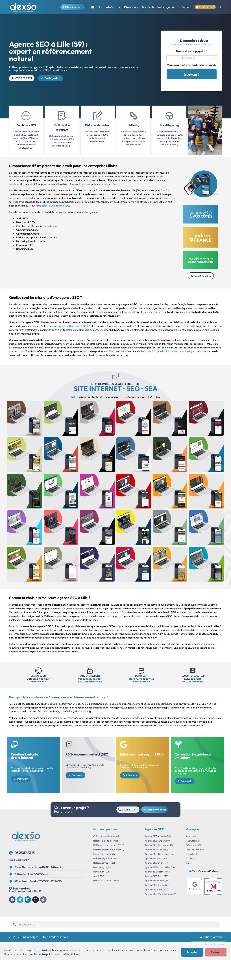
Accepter (192, 952)
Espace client (207, 7)
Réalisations (131, 7)
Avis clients (147, 7)
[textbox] (189, 58)
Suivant (191, 74)
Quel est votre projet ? (191, 51)
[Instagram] (35, 899)
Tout (73, 396)
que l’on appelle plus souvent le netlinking (170, 351)
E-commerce (112, 396)
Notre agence (165, 7)
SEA (150, 396)
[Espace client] (196, 7)
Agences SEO (155, 829)
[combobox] (192, 59)
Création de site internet (90, 396)
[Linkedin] (28, 899)
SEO (158, 396)
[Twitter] (20, 899)
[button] (219, 7)
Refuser (216, 952)
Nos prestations (107, 7)
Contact (186, 7)
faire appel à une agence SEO (52, 205)
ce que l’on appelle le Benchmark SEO (66, 326)
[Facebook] (12, 899)
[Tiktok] (43, 899)
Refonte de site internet (133, 396)
